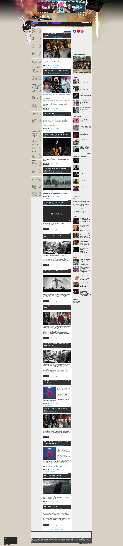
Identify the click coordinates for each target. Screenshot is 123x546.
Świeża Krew (34, 99)
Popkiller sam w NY (35, 90)
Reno (48, 438)
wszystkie (89, 153)
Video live (33, 157)
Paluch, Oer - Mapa (49, 113)
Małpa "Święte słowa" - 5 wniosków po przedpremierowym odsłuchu (84, 226)
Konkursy (33, 121)
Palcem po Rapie (35, 83)
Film (32, 32)
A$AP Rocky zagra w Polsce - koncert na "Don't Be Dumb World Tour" (85, 173)
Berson (65, 110)
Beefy (33, 30)
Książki (33, 39)
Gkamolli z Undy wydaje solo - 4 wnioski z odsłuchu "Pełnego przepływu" (85, 240)
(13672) (40, 179)
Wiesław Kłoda (34, 191)
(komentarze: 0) (60, 37)
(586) (40, 195)
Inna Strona (34, 73)
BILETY (33, 24)
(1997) (40, 184)
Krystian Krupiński (35, 184)
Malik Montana (55, 110)
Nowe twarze (34, 41)
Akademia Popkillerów (36, 114)
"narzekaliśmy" (49, 428)
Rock (33, 172)
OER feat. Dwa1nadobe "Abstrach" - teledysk (55, 270)
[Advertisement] (82, 44)
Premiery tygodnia (35, 91)
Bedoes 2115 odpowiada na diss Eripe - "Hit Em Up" (85, 108)
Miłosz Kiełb (34, 186)
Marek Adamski (34, 181)
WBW (33, 140)
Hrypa (46, 198)
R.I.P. (33, 46)
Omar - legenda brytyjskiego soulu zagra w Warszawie (85, 186)
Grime (33, 165)
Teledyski (33, 148)
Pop (32, 169)
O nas (71, 26)
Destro (46, 165)
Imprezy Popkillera (35, 120)
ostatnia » (61, 529)
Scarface (64, 438)
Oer (52, 67)
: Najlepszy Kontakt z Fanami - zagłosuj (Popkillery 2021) (80, 208)
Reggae (33, 171)
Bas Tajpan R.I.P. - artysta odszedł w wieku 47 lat (85, 93)
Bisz (46, 503)
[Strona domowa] (41, 18)
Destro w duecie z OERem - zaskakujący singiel (56, 134)
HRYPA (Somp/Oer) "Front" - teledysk (53, 202)
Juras (45, 67)
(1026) (40, 188)
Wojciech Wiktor (34, 195)
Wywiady (33, 56)
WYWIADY (71, 22)
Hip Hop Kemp (34, 119)
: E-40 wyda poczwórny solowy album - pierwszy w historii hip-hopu (81, 202)
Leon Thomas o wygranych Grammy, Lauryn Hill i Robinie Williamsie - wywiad (85, 283)
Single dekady (34, 135)
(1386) (40, 186)
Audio (33, 146)
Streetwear (34, 51)
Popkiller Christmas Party (36, 131)
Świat (33, 52)
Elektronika (34, 163)
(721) (40, 192)
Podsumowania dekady (36, 128)
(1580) (40, 185)
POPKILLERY (34, 22)
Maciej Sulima (34, 188)
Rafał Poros (34, 194)
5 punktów (33, 61)
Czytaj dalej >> (46, 65)
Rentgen (33, 96)
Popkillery (33, 134)
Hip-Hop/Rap (34, 166)
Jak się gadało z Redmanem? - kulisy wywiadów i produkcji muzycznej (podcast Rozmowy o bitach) (84, 291)
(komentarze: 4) (60, 74)
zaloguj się (41, 26)
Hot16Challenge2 (35, 72)
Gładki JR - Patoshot (84, 146)
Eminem (46, 438)
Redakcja (33, 189)
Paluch (46, 110)
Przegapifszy (34, 92)
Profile (33, 45)
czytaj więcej (7, 544)
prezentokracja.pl (77, 301)
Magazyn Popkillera (35, 78)
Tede (51, 110)
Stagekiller (33, 97)
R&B (32, 170)
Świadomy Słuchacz (35, 98)
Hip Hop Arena (34, 118)
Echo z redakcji (34, 70)
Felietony (33, 31)
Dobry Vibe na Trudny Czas (35, 68)
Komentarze (34, 38)
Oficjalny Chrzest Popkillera (35, 125)
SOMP (48, 198)
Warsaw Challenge (35, 139)
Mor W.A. (50, 67)
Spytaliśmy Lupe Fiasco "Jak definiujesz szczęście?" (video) (85, 276)
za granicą (45, 430)
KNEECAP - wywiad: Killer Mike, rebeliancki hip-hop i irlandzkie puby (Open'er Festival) (85, 260)
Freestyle (33, 33)
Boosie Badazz (60, 438)
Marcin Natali (34, 185)
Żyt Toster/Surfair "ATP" (84, 118)
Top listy (33, 53)
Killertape (33, 75)
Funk (33, 164)
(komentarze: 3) (61, 172)
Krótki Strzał (34, 77)
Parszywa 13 (34, 84)
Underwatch (34, 104)
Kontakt (80, 26)
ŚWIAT (49, 22)
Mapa (49, 130)
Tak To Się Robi (34, 100)
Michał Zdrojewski (35, 192)
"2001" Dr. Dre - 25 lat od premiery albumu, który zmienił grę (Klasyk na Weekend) (84, 248)
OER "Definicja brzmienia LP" (51, 506)
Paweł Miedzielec (35, 187)
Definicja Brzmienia (49, 405)
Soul (32, 173)
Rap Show (33, 95)
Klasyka (33, 37)
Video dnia (34, 105)
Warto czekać (34, 106)
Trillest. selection (35, 103)
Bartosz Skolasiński (35, 180)
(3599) (40, 180)
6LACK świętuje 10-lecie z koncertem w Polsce (85, 165)
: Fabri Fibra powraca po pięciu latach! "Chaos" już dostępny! (81, 212)
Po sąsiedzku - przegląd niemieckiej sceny (36, 87)
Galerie (33, 147)
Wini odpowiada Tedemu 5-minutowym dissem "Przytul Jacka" (85, 87)
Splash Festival (34, 136)
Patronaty (75, 26)
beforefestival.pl (76, 302)
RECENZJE (64, 22)
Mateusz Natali (34, 179)
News (33, 40)
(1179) (40, 187)
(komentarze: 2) (61, 384)
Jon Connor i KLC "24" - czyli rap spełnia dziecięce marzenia (85, 219)
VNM (51, 438)
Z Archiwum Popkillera (36, 108)
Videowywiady (34, 137)
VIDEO (76, 22)
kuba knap (47, 471)
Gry (32, 36)
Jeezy (56, 438)
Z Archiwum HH (34, 107)
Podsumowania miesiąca (36, 88)
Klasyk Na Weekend (35, 76)
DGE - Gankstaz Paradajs (84, 125)
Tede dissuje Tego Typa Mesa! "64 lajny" (84, 101)
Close (16, 538)
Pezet (49, 110)
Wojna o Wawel (34, 141)
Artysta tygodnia (34, 62)
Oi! (32, 80)
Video (33, 55)
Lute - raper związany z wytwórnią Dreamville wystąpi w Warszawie (84, 180)
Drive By (33, 69)
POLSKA (41, 22)
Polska (33, 43)
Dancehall (33, 162)
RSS (89, 26)
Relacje (33, 156)
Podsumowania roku (35, 130)
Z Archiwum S (34, 110)
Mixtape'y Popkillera (35, 123)
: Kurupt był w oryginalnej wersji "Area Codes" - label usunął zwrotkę (81, 198)
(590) (40, 194)
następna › (56, 529)
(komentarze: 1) (61, 309)
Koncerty (33, 155)
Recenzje (33, 48)
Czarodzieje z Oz (35, 63)
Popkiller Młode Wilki (35, 133)
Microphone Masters (35, 122)
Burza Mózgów (34, 115)
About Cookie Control (6, 538)
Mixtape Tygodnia (35, 79)
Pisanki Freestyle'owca (36, 85)
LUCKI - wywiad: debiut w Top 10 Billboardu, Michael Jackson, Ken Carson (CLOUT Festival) (85, 268)
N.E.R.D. (54, 438)
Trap (32, 174)
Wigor (47, 67)
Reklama (85, 26)
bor (51, 130)
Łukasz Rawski (34, 193)
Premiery (33, 44)
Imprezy (33, 154)
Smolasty (58, 110)
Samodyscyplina (55, 67)
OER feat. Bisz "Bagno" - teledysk (52, 475)
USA (46, 22)
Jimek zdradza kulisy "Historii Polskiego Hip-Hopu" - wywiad (84, 140)
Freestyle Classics (35, 71)
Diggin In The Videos (35, 66)
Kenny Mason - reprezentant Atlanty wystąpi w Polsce (85, 158)
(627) (40, 193)
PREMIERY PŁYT (56, 22)
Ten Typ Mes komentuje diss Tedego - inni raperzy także (85, 79)
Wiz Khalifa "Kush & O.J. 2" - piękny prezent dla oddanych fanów (85, 233)
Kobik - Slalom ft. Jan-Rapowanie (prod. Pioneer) (85, 132)
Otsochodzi (62, 110)
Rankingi (33, 47)
